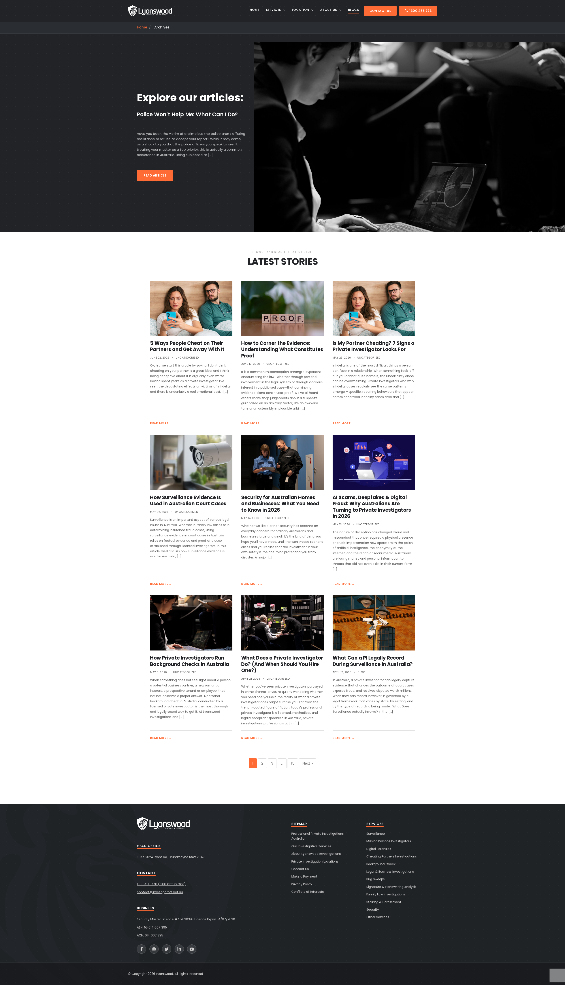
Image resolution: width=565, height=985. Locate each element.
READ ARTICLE (154, 175)
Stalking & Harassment (383, 902)
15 (292, 763)
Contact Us (380, 11)
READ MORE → (161, 423)
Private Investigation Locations (314, 861)
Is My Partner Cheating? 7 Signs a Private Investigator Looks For (373, 346)
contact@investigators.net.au (160, 892)
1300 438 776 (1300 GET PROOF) (161, 884)
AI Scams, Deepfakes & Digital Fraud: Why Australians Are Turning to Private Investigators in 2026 (372, 507)
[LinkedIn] (179, 949)
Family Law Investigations (385, 894)
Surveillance (375, 833)
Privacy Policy (301, 884)
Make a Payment (304, 876)
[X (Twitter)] (166, 949)
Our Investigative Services (311, 846)
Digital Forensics (378, 849)
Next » (307, 763)
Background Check (381, 864)
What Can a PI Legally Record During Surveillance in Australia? (373, 661)
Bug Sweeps (375, 879)
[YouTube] (191, 949)
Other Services (377, 917)
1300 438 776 (420, 11)
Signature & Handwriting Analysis (391, 887)
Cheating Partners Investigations (391, 856)
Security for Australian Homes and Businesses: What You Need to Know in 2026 (280, 503)
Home (142, 27)
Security (372, 909)
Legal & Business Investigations (390, 871)
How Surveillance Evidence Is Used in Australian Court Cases (188, 500)
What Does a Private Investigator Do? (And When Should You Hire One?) (282, 664)
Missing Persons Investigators (388, 841)
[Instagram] (154, 949)
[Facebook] (141, 949)
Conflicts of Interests (307, 891)
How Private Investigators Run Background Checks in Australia (189, 661)
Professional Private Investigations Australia (317, 836)
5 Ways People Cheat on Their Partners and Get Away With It (187, 346)
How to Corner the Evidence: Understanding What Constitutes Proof (282, 349)
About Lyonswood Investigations (316, 854)
